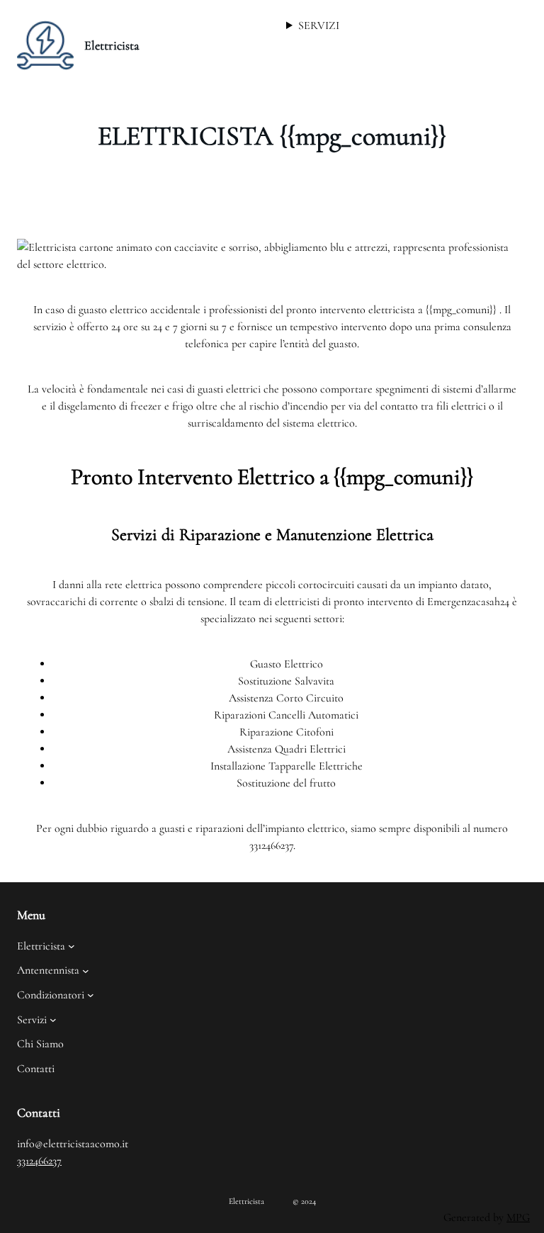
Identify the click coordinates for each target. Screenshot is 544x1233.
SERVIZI (318, 25)
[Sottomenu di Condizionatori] (90, 994)
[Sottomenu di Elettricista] (71, 946)
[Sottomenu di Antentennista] (85, 970)
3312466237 (39, 1161)
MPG (518, 1217)
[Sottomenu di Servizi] (53, 1019)
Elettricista (112, 45)
